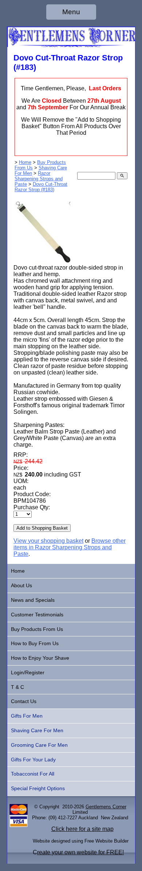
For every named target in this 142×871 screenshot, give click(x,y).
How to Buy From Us (35, 643)
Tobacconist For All (32, 774)
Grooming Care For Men (39, 745)
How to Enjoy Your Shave (40, 658)
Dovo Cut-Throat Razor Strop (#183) (41, 186)
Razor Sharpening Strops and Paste (39, 178)
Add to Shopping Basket (42, 528)
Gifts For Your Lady (33, 759)
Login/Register (27, 672)
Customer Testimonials (37, 614)
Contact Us (23, 701)
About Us (21, 585)
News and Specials (33, 600)
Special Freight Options (38, 788)
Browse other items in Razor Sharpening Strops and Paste (69, 547)
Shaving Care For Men (37, 730)
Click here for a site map (82, 829)
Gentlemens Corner (106, 806)
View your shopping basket (48, 541)
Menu (71, 12)
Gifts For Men (27, 716)
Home (25, 162)
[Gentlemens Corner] (71, 45)
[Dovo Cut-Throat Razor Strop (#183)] (41, 262)
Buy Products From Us (37, 629)
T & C (17, 687)
